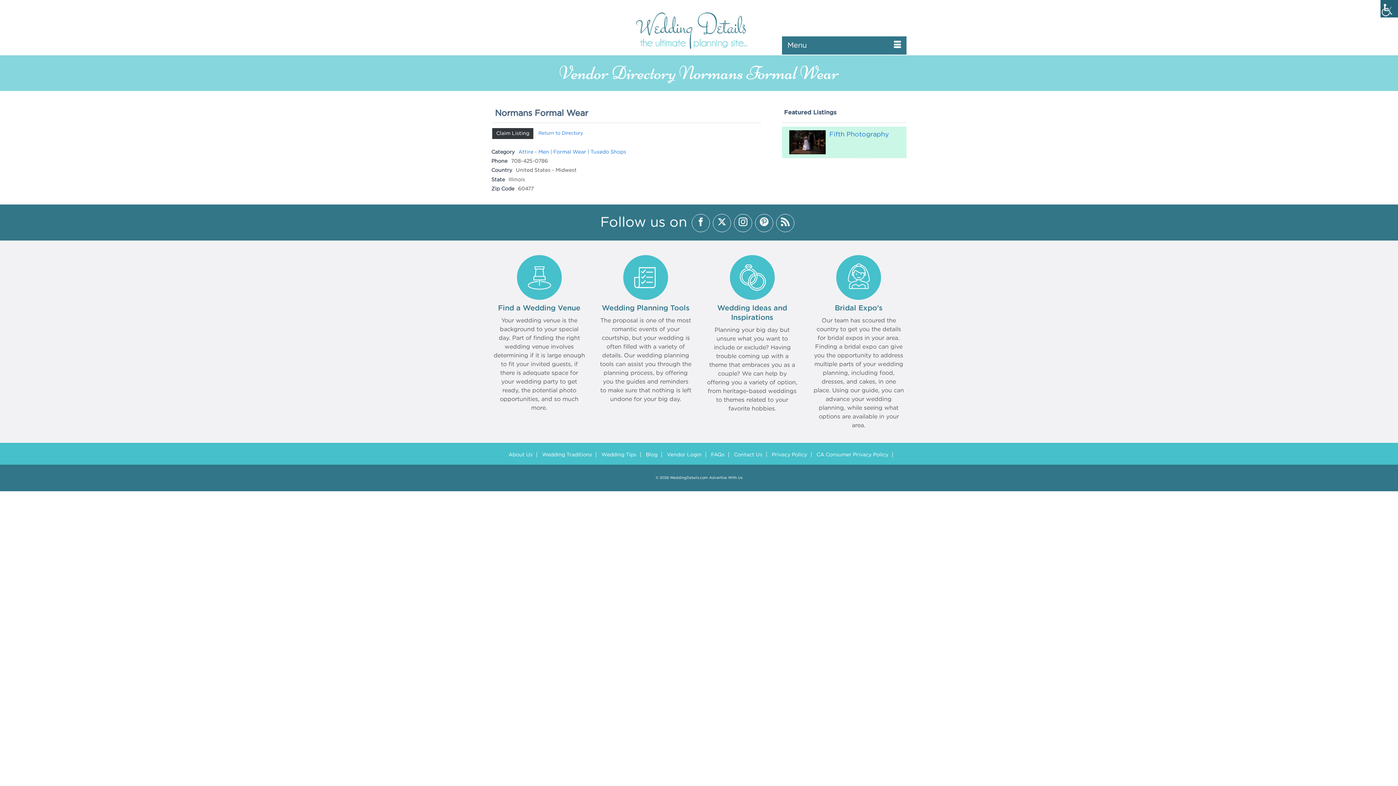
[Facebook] (701, 223)
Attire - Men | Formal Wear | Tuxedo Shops (572, 152)
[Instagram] (743, 223)
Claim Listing (512, 133)
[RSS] (785, 223)
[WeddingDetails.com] (699, 30)
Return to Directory (560, 133)
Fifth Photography (859, 135)
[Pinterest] (764, 223)
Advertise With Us (726, 478)
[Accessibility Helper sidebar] (1389, 8)
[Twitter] (722, 223)
